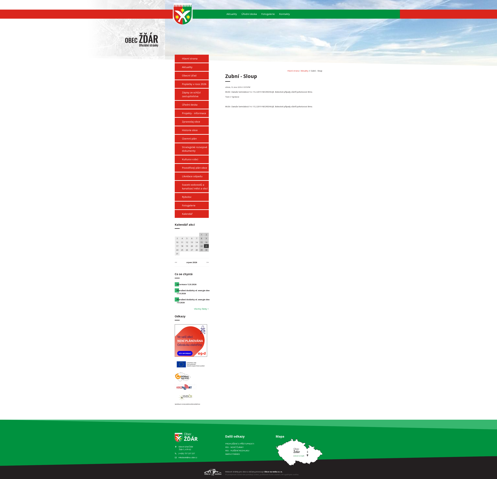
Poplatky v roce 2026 (194, 84)
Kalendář (187, 214)
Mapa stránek (232, 454)
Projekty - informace (194, 113)
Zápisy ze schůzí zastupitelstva (191, 94)
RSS (234, 447)
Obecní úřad (189, 75)
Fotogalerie (268, 14)
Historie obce (190, 130)
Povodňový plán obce (194, 167)
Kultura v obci (190, 159)
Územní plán (189, 138)
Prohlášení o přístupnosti (239, 443)
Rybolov (186, 197)
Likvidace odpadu (192, 176)
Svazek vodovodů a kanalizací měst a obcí (195, 186)
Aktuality (231, 14)
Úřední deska (249, 14)
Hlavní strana (190, 58)
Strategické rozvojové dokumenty (194, 149)
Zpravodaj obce (191, 121)
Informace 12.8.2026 (186, 284)
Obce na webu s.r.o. (273, 471)
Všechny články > (201, 309)
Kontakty (284, 14)
